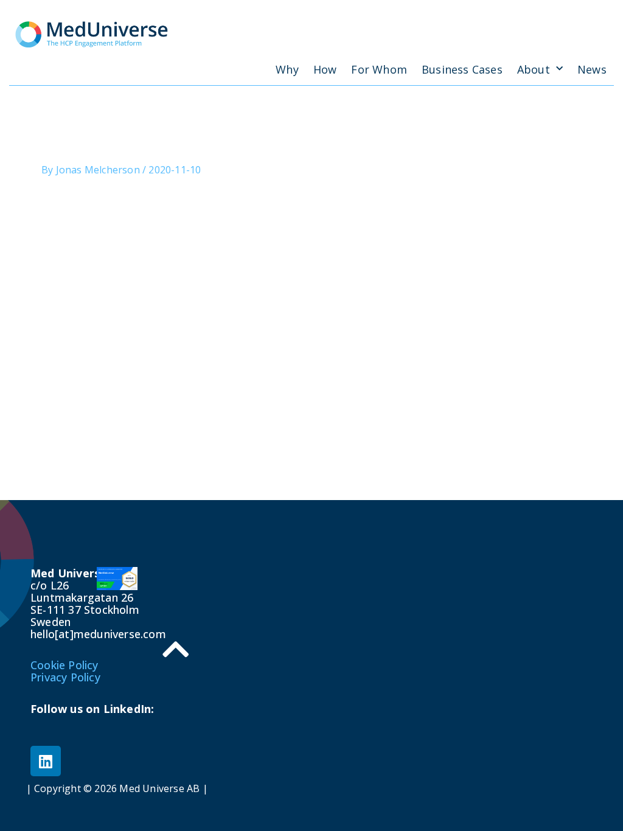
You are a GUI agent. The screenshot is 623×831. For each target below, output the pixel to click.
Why (287, 69)
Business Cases (462, 69)
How (325, 69)
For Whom (379, 69)
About (533, 69)
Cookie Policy (64, 665)
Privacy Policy (65, 677)
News (592, 69)
